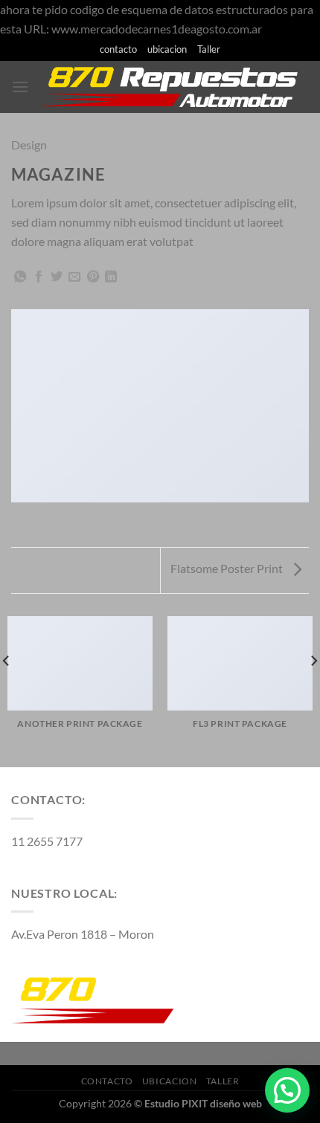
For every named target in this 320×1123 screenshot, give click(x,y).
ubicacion (167, 49)
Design (29, 144)
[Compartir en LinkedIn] (111, 277)
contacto (118, 49)
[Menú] (20, 86)
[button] (287, 1090)
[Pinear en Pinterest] (93, 277)
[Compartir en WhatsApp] (20, 277)
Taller (208, 49)
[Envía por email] (74, 277)
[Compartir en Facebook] (39, 277)
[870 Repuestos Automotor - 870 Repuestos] (169, 87)
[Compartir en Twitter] (57, 277)
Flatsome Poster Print (227, 568)
